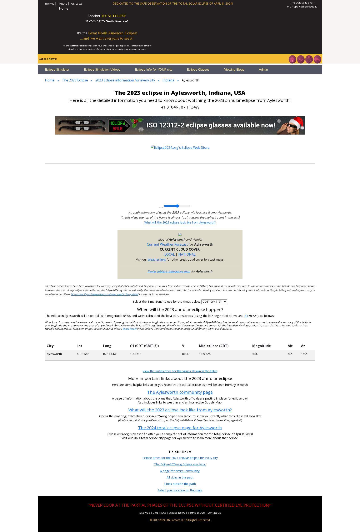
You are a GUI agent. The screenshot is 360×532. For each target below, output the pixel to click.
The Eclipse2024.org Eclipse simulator (180, 464)
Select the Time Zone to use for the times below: (167, 301)
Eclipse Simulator (57, 69)
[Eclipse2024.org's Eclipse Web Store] (180, 147)
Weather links (157, 259)
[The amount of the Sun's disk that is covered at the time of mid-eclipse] (268, 337)
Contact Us (214, 513)
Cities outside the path (180, 484)
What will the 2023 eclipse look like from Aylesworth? (180, 222)
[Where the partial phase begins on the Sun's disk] (189, 337)
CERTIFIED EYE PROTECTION (242, 505)
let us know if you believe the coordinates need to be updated (104, 294)
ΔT (246, 316)
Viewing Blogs (234, 69)
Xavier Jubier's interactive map (169, 271)
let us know (129, 328)
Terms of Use (196, 513)
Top (351, 523)
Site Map (144, 513)
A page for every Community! (180, 471)
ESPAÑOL (49, 3)
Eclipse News (177, 513)
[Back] (317, 59)
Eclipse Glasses (198, 69)
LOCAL (169, 254)
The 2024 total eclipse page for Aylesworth (180, 428)
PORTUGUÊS (76, 3)
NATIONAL (187, 254)
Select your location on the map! (180, 490)
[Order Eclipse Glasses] (301, 59)
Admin (263, 69)
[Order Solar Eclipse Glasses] (180, 125)
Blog (155, 513)
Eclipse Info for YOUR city (153, 69)
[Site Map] (309, 59)
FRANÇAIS (62, 3)
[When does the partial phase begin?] (154, 337)
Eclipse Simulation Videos (102, 69)
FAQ (163, 513)
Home (63, 8)
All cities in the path (180, 477)
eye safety (104, 49)
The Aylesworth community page (180, 392)
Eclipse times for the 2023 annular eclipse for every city (180, 458)
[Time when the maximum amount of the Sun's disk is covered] (223, 337)
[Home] (292, 59)
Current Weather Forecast (167, 244)
